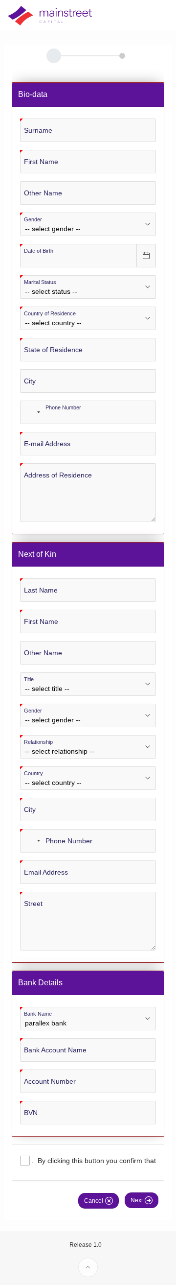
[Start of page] (88, 1267)
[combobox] (32, 412)
